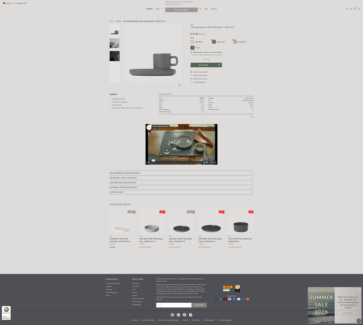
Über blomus (136, 283)
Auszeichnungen (137, 302)
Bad (158, 9)
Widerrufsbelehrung (111, 292)
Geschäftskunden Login (148, 320)
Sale (206, 9)
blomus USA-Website (181, 10)
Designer (135, 295)
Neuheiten (149, 9)
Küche (118, 21)
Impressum (186, 320)
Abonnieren (199, 305)
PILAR (192, 25)
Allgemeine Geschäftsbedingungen (168, 320)
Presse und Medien (137, 299)
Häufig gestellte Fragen (113, 283)
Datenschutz (196, 320)
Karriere (134, 292)
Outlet (134, 289)
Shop (112, 21)
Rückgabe (109, 286)
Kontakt (108, 295)
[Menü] (9, 307)
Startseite (134, 320)
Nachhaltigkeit (136, 305)
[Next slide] (179, 53)
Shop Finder (135, 286)
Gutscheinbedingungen (224, 320)
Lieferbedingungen (209, 320)
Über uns (214, 9)
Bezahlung (109, 289)
